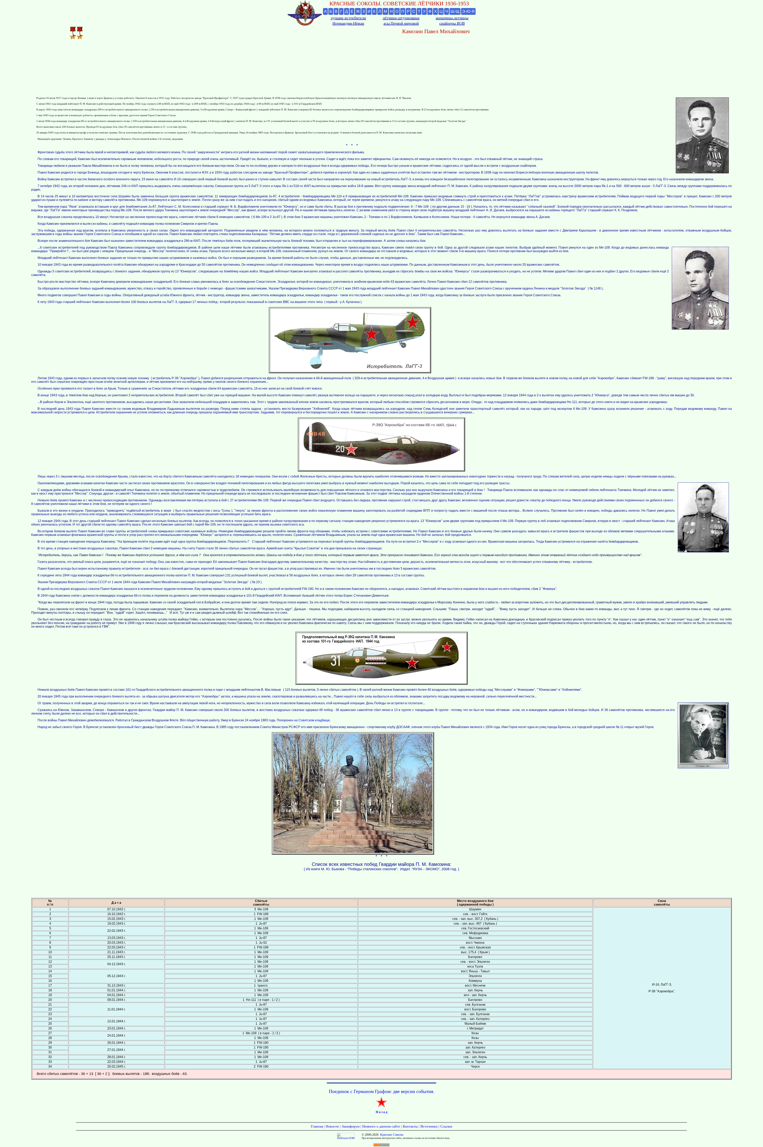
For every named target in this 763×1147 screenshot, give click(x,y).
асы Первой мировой (401, 23)
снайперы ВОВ (452, 23)
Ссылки (446, 1126)
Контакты (410, 1126)
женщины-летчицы (452, 18)
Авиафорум (350, 1126)
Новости (332, 1126)
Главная (317, 1126)
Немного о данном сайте (381, 1126)
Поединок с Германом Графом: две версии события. (381, 1091)
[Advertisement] (381, 68)
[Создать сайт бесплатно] (381, 1145)
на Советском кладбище (312, 720)
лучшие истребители (348, 18)
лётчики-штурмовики (401, 18)
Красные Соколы (391, 1134)
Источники (429, 1126)
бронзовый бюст (129, 727)
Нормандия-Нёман (348, 23)
